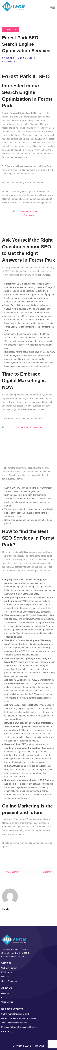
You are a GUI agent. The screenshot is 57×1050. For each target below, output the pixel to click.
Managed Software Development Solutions (19, 1027)
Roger (10, 58)
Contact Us (6, 997)
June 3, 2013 (25, 58)
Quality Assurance (9, 981)
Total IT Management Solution (14, 1023)
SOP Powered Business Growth (15, 1014)
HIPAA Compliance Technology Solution (18, 1018)
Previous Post (12, 872)
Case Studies (7, 1002)
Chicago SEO (11, 29)
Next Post (47, 872)
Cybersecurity (7, 1031)
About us (5, 993)
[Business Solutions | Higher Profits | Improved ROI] (13, 6)
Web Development (9, 968)
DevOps (5, 977)
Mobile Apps (6, 972)
